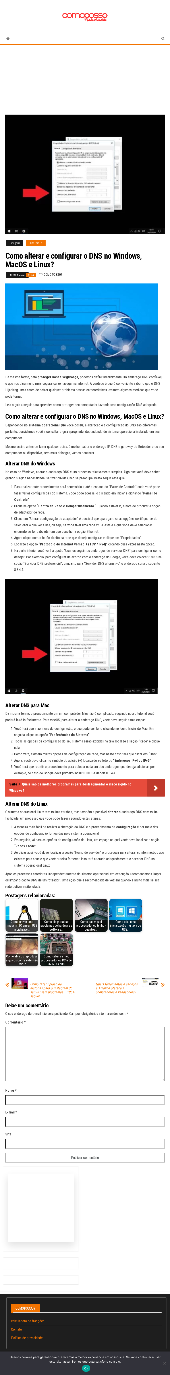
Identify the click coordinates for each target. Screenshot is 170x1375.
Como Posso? (53, 274)
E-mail (11, 1112)
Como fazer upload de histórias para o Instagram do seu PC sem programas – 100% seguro (52, 990)
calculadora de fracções (27, 1321)
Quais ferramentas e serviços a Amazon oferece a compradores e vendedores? (116, 988)
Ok (86, 1368)
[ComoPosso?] (8, 38)
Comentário (15, 1022)
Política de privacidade (27, 1338)
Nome (11, 1090)
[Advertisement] (85, 78)
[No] (164, 1363)
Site (8, 1134)
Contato (16, 1329)
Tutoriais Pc (36, 243)
